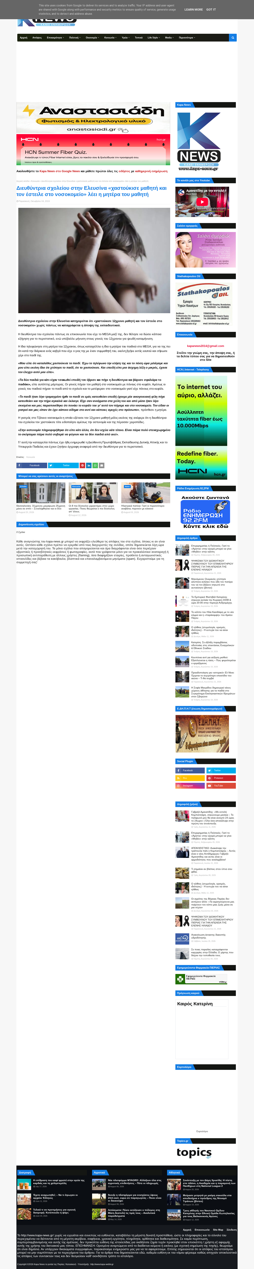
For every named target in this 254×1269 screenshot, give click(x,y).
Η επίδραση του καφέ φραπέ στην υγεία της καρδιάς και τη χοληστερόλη (58, 1182)
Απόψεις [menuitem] (37, 37)
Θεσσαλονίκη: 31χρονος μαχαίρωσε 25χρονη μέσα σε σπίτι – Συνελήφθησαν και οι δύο (40, 507)
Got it (211, 9)
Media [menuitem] (168, 37)
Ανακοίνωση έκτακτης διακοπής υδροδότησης (208, 936)
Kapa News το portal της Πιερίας (49, 1264)
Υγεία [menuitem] (125, 37)
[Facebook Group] (190, 793)
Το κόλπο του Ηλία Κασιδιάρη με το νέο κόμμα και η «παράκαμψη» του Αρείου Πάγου (212, 615)
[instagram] (190, 786)
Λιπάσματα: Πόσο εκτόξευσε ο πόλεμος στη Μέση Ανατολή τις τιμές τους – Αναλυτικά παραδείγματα (134, 1213)
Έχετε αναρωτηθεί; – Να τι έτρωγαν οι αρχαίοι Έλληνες (55, 1196)
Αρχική (187, 1229)
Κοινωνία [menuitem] (109, 37)
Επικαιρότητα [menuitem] (54, 37)
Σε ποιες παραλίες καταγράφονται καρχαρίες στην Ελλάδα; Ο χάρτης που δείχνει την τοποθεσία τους (212, 952)
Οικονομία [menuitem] (91, 37)
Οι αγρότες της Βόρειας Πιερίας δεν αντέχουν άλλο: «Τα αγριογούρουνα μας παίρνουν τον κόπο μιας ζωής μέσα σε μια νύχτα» (212, 903)
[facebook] (190, 770)
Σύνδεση (232, 1229)
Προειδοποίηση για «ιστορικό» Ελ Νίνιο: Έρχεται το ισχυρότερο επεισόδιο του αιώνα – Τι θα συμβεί (212, 675)
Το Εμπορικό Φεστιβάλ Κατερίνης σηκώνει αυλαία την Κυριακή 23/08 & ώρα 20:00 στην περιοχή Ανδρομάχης (211, 600)
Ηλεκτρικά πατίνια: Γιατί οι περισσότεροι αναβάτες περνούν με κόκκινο (142, 507)
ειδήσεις (124, 171)
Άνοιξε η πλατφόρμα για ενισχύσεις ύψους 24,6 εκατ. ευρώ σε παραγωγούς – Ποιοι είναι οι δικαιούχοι (134, 1198)
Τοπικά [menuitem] (139, 37)
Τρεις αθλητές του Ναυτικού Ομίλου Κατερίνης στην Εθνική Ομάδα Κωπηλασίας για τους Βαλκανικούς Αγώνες (209, 1213)
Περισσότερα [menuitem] (186, 37)
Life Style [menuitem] (153, 37)
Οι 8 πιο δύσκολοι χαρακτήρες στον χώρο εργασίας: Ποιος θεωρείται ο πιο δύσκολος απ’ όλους (92, 508)
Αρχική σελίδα (22, 181)
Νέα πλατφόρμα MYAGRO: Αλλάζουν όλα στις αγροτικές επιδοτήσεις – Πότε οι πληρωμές (134, 1182)
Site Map (218, 1229)
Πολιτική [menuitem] (73, 37)
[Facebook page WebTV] (221, 793)
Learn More (194, 9)
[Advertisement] (127, 67)
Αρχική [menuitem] (23, 37)
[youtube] (221, 786)
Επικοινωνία (202, 1229)
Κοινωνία (35, 181)
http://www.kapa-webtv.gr (102, 1264)
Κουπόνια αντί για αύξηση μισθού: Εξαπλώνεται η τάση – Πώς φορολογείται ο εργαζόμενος (213, 660)
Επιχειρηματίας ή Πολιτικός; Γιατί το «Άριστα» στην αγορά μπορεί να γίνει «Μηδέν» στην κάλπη (211, 548)
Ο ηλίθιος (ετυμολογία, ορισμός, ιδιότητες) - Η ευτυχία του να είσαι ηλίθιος (209, 630)
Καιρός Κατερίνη (195, 1003)
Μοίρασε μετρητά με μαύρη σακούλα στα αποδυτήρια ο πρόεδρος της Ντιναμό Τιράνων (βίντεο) (207, 1198)
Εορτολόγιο (202, 1131)
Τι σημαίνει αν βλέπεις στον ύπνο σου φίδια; (211, 870)
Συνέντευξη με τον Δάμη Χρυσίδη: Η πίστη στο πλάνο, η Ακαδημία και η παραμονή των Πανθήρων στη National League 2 (209, 1183)
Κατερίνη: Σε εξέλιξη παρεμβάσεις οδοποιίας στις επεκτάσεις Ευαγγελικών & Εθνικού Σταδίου (212, 645)
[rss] (190, 778)
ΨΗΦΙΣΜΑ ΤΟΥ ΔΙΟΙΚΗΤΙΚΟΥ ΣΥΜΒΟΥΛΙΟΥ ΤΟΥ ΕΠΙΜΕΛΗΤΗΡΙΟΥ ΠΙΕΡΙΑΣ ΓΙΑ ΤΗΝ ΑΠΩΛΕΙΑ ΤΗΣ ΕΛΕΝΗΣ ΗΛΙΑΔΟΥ (212, 565)
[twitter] (221, 770)
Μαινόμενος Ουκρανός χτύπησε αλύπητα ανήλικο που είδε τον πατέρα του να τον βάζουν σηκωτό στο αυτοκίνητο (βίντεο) (212, 583)
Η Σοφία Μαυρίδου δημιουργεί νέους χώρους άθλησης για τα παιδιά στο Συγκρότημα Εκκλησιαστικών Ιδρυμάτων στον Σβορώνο (213, 692)
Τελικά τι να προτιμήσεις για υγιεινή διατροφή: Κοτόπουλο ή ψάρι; (54, 1211)
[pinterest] (221, 778)
